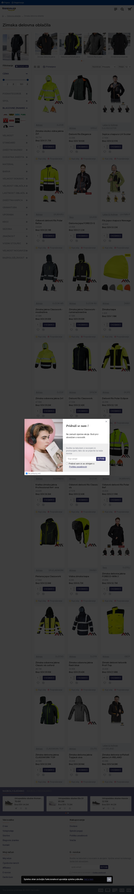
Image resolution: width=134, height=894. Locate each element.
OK (109, 879)
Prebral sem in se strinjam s (81, 465)
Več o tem (88, 879)
